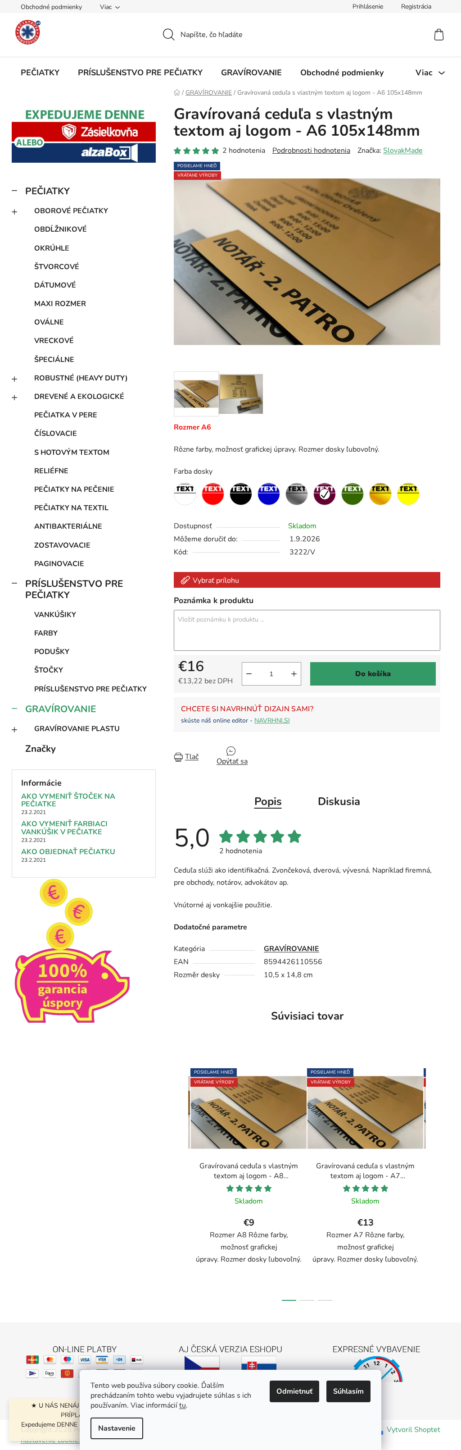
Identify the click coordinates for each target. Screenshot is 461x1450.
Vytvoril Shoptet (413, 1430)
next (433, 1182)
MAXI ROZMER (60, 304)
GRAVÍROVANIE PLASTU (77, 729)
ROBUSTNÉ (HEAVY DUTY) (81, 378)
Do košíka (373, 674)
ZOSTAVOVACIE (62, 545)
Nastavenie (117, 1428)
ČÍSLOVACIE (55, 434)
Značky (40, 748)
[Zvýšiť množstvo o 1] (294, 674)
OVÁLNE (49, 322)
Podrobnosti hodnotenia (311, 151)
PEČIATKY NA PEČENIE (74, 489)
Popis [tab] (268, 801)
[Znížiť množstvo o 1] (249, 674)
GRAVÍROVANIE (60, 709)
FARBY (46, 633)
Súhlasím (348, 1391)
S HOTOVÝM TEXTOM (71, 452)
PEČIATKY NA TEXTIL (71, 508)
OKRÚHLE (51, 248)
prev (181, 1182)
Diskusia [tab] (339, 801)
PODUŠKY (51, 652)
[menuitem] (40, 72)
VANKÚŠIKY (55, 615)
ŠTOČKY (48, 670)
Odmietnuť (294, 1391)
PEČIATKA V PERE (65, 415)
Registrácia (416, 6)
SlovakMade (403, 151)
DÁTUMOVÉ (55, 285)
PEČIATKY (47, 191)
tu (182, 1405)
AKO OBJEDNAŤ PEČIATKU (68, 852)
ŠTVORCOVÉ (56, 267)
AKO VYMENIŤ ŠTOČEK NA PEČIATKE (68, 801)
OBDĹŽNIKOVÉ (60, 229)
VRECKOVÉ (54, 341)
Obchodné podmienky (51, 7)
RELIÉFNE (51, 471)
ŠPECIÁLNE (54, 360)
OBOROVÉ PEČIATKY (71, 211)
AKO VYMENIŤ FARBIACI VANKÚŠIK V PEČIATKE (64, 828)
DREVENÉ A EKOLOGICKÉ (79, 397)
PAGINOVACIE (59, 564)
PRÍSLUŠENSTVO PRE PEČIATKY (74, 589)
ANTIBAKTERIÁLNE (68, 526)
